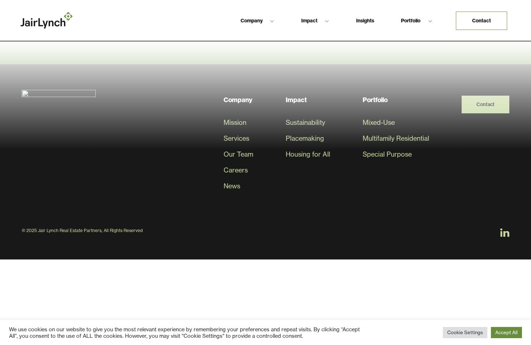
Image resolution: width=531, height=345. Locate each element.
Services (236, 138)
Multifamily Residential (396, 138)
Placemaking (305, 138)
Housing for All (308, 154)
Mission (235, 122)
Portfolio (410, 20)
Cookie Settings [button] (465, 332)
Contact (481, 20)
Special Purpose (387, 154)
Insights (365, 20)
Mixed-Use (379, 122)
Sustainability (305, 122)
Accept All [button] (506, 332)
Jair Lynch (47, 20)
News (232, 186)
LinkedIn (504, 232)
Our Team (238, 154)
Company (252, 20)
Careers (236, 170)
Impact (309, 20)
